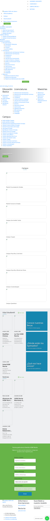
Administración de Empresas (12, 53)
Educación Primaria (10, 64)
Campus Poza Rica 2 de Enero (10, 141)
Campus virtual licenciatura (9, 38)
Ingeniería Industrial (10, 68)
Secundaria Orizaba (7, 128)
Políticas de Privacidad (10, 517)
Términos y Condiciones (11, 519)
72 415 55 (10, 86)
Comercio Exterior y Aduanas (12, 60)
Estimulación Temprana (11, 44)
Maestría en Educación (10, 77)
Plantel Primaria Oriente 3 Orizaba (11, 125)
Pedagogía (7, 72)
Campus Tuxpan (6, 139)
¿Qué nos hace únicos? (8, 30)
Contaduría (8, 57)
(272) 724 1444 (3, 86)
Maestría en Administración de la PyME (14, 79)
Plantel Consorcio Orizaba (9, 131)
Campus (6, 16)
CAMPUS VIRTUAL (34, 6)
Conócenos (3, 28)
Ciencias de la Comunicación (12, 58)
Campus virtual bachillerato (9, 36)
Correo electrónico (19, 464)
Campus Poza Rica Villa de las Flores (11, 142)
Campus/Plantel (18, 478)
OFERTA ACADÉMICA (5, 41)
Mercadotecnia (9, 69)
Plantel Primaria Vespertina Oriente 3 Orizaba (14, 123)
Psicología (7, 71)
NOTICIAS (32, 9)
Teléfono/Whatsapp (19, 471)
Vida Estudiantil (7, 18)
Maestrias (5, 74)
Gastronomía (8, 66)
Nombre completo (18, 457)
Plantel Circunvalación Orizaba (10, 133)
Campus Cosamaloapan (8, 144)
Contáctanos (7, 23)
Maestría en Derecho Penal (12, 75)
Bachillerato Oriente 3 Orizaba (10, 130)
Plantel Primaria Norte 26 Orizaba (11, 126)
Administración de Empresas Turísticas (14, 52)
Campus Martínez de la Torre (10, 136)
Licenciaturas (6, 50)
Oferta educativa (18, 485)
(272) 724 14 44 (21, 510)
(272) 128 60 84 (21, 505)
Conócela (5, 156)
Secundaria (8, 46)
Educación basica (7, 42)
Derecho (7, 63)
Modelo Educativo (7, 33)
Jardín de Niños (9, 49)
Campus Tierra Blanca (8, 134)
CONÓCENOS (33, 4)
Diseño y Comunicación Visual (12, 61)
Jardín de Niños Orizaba (8, 122)
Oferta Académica (8, 13)
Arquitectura (8, 55)
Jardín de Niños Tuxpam (8, 120)
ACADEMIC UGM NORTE (36, 1)
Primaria (7, 47)
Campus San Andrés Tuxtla (9, 138)
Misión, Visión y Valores (8, 31)
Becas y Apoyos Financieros (10, 21)
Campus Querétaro (7, 145)
